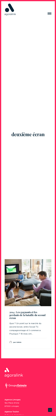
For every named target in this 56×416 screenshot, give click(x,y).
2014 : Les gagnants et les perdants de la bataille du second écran (27, 315)
